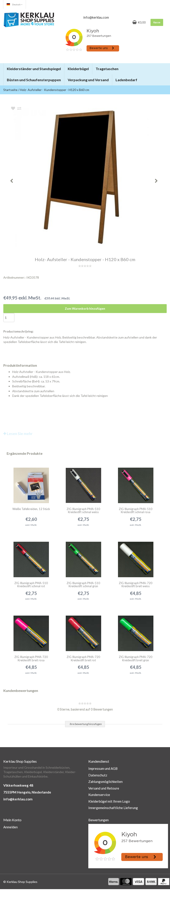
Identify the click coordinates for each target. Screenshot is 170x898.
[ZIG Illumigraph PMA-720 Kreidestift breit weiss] (135, 556)
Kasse (156, 22)
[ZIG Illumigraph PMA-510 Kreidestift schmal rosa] (135, 482)
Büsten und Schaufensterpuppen (34, 80)
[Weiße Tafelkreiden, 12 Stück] (31, 482)
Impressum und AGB (103, 768)
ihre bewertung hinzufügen (86, 724)
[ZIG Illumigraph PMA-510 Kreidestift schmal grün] (83, 556)
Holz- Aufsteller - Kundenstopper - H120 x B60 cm (54, 90)
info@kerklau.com (18, 799)
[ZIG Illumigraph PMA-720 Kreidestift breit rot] (83, 630)
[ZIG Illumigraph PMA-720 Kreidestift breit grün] (135, 630)
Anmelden (10, 827)
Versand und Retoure (103, 788)
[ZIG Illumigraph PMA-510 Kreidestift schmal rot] (31, 556)
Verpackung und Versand (88, 80)
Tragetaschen (107, 69)
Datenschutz (97, 775)
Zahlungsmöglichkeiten (105, 782)
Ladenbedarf (126, 80)
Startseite (10, 90)
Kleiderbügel (78, 69)
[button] (60, 66)
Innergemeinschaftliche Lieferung (113, 808)
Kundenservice (99, 795)
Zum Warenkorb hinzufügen (85, 308)
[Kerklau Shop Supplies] (28, 20)
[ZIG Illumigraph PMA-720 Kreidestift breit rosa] (31, 630)
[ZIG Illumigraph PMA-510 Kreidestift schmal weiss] (83, 482)
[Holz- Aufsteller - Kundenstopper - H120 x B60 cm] (91, 177)
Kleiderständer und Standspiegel (34, 69)
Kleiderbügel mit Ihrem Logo (109, 801)
